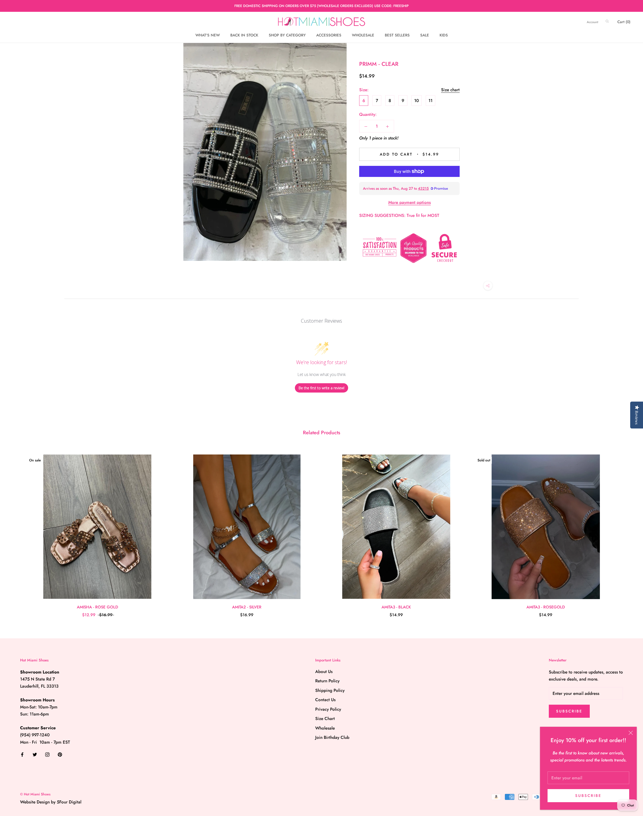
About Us (324, 671)
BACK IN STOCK (244, 35)
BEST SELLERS (397, 35)
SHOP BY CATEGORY (287, 35)
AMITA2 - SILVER (246, 607)
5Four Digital (69, 802)
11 (430, 101)
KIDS (444, 35)
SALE (424, 35)
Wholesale (325, 728)
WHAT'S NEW (207, 35)
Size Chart (325, 718)
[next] (627, 530)
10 (416, 101)
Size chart (450, 90)
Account (592, 22)
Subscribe (588, 795)
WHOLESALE (363, 35)
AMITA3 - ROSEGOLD (545, 607)
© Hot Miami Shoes (35, 794)
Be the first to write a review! (321, 388)
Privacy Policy (328, 709)
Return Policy (327, 681)
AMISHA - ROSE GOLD (97, 607)
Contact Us (325, 700)
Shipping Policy (330, 690)
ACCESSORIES (328, 35)
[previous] (15, 530)
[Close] (630, 733)
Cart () (623, 22)
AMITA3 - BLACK (396, 607)
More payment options (409, 202)
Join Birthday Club (332, 737)
